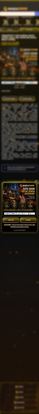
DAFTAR (11, 220)
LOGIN (28, 220)
